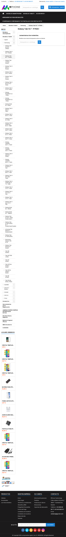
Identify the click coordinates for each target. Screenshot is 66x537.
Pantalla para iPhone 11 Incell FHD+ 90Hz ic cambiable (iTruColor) (8, 429)
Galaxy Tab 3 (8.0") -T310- (8, 171)
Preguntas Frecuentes (24, 507)
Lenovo (6, 295)
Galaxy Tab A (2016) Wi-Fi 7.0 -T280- (8, 182)
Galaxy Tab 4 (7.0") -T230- (8, 187)
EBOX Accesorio (7, 325)
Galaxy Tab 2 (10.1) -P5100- (8, 72)
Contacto (3, 1)
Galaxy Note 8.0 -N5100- (8, 208)
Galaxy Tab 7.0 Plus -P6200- (8, 62)
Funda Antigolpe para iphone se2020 (8, 401)
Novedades (4, 500)
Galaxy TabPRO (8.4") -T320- (9, 161)
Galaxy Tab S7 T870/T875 (8, 235)
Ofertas (3, 498)
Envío (19, 498)
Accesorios (40, 13)
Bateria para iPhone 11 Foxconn (8, 387)
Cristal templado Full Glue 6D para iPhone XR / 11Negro (8, 373)
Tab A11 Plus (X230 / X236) (8, 265)
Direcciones (37, 505)
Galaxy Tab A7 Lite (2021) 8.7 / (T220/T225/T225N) (10, 224)
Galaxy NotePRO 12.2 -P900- (8, 94)
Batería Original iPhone (7, 320)
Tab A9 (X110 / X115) (8, 256)
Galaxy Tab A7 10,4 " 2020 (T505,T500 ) (9, 217)
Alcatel (6, 292)
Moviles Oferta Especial (7, 316)
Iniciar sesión (49, 1)
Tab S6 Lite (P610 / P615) (8, 281)
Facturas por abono (39, 502)
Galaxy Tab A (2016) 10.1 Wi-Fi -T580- (8, 124)
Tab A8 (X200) (7, 251)
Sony (5, 298)
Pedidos (36, 500)
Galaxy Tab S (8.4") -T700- (8, 114)
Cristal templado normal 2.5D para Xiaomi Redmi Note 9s (8, 442)
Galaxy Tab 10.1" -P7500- (8, 56)
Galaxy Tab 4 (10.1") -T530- (8, 138)
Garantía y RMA (22, 505)
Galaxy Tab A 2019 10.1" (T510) (8, 155)
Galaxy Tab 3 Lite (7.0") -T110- (8, 203)
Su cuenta (38, 494)
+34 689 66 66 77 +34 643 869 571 (23, 1)
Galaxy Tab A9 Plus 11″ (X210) (8, 246)
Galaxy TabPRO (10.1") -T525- (8, 143)
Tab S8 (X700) (7, 276)
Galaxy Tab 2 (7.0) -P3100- (8, 88)
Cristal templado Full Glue (8, 345)
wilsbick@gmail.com (57, 514)
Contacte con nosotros (24, 514)
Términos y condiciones (24, 502)
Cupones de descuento (41, 507)
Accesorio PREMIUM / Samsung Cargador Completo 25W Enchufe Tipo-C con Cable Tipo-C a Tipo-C (8, 456)
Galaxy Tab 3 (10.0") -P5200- (8, 67)
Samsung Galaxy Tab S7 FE (8, 241)
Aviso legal (21, 500)
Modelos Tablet (28, 13)
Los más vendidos (8, 332)
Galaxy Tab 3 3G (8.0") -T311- (8, 166)
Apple (6, 39)
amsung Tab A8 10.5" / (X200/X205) (8, 230)
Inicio (3, 29)
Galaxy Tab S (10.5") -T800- (8, 110)
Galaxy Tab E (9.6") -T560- (8, 129)
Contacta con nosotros (24, 511)
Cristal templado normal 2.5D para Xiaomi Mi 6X (8, 359)
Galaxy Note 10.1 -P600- (8, 104)
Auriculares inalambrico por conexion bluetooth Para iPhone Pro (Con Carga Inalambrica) (8, 415)
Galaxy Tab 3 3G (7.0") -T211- (8, 193)
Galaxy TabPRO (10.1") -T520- (8, 149)
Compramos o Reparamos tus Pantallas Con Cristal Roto (22, 21)
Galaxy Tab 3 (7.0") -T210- (8, 197)
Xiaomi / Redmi (6, 288)
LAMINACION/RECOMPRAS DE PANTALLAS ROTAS (9, 311)
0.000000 (5, 328)
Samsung (7, 43)
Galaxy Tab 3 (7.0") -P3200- (8, 78)
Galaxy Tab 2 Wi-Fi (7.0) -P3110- (8, 83)
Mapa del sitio (22, 516)
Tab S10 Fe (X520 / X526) (8, 271)
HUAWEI (6, 285)
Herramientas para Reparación (12, 17)
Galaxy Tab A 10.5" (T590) (8, 52)
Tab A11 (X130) (7, 260)
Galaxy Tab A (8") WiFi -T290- (8, 177)
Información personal (40, 498)
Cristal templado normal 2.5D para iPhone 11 (8, 470)
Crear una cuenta (60, 1)
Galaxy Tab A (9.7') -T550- (8, 133)
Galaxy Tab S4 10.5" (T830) (8, 47)
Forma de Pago (22, 509)
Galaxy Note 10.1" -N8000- (8, 212)
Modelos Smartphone (13, 13)
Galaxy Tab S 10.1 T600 (8, 119)
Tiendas (20, 518)
